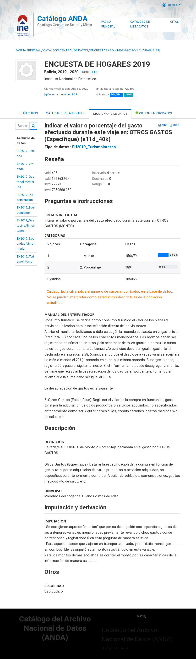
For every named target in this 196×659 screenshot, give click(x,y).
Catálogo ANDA (62, 18)
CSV (164, 125)
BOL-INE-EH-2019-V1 (124, 50)
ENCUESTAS (98, 50)
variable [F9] (150, 50)
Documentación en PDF (62, 94)
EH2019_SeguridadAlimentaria (25, 244)
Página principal (28, 50)
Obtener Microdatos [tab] (155, 113)
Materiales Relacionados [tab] (65, 113)
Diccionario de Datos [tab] (110, 113)
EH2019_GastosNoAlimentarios (26, 225)
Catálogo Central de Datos (65, 50)
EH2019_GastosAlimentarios (25, 182)
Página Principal (108, 24)
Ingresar (173, 4)
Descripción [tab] (29, 113)
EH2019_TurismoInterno (94, 147)
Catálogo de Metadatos (140, 24)
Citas (174, 21)
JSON (176, 125)
